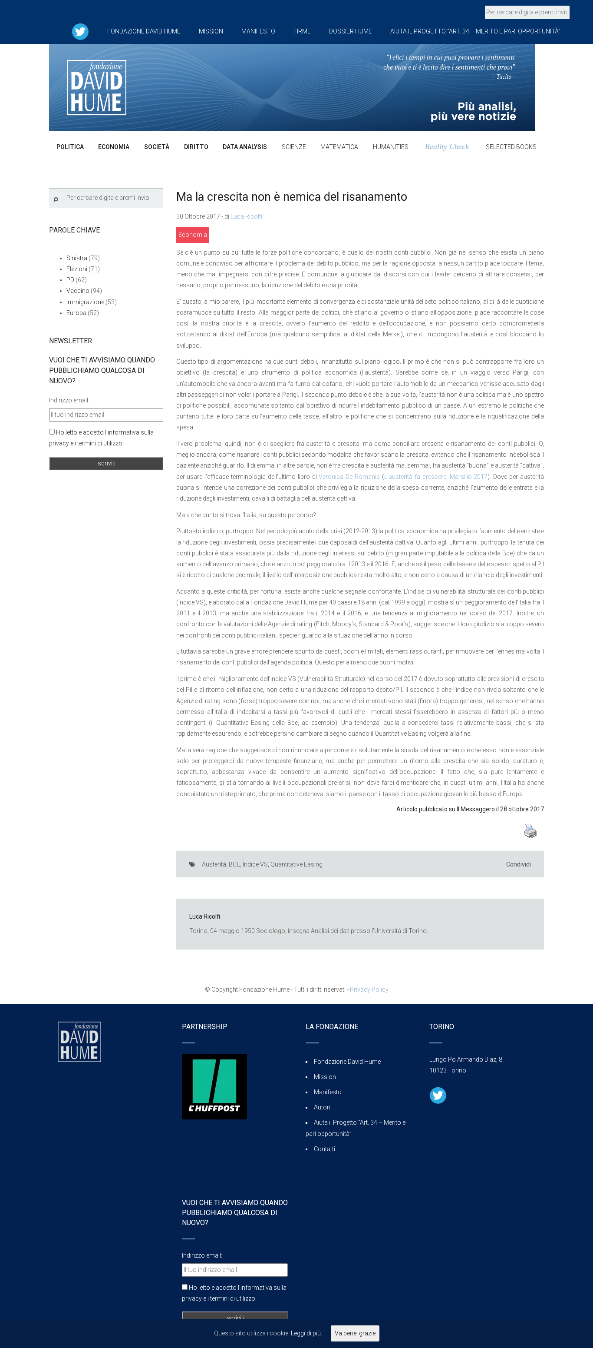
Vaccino (77, 290)
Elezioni (76, 269)
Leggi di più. (306, 1333)
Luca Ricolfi (246, 216)
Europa (76, 312)
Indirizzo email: (69, 400)
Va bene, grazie (355, 1333)
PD (70, 279)
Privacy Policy (369, 989)
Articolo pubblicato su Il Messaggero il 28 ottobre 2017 (470, 809)
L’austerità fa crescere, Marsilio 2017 (436, 476)
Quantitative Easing (296, 864)
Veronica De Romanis (349, 476)
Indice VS (255, 864)
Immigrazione (85, 302)
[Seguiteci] (80, 31)
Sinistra (76, 258)
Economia (192, 234)
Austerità (214, 864)
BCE (234, 864)
